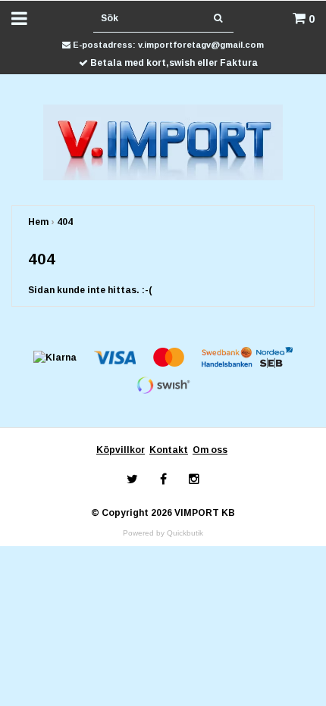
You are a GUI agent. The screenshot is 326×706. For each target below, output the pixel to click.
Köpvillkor (120, 450)
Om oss (210, 450)
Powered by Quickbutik (163, 533)
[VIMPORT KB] (163, 141)
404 (65, 222)
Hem (38, 222)
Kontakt (168, 450)
